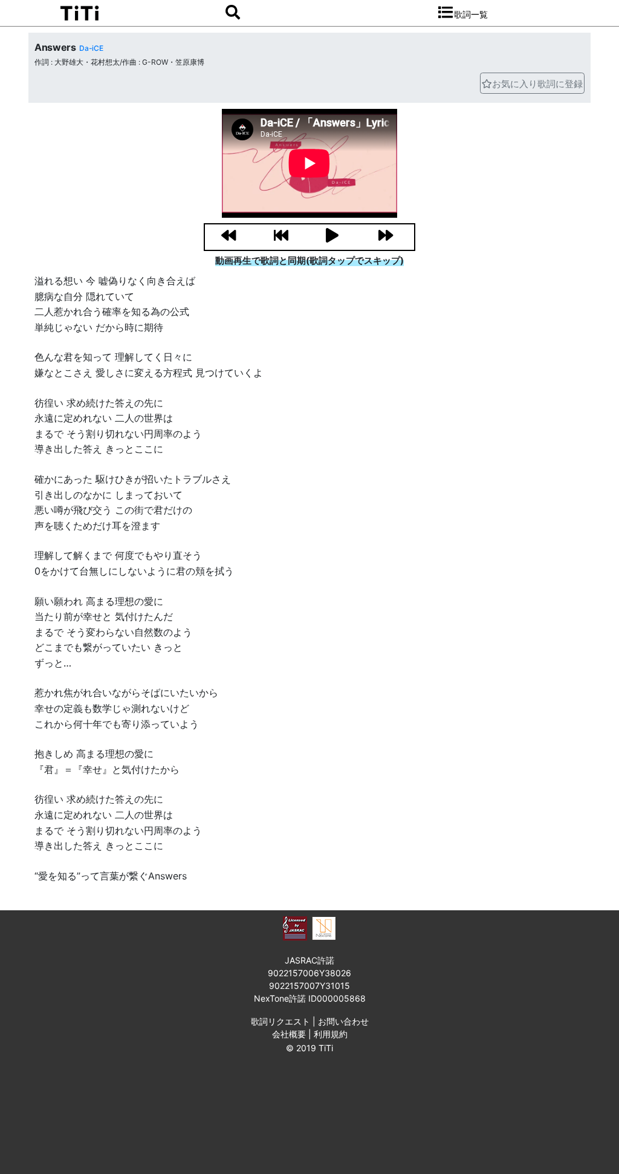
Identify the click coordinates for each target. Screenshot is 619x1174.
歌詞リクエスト (280, 1021)
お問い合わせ (343, 1021)
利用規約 (331, 1034)
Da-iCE (91, 48)
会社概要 (289, 1034)
